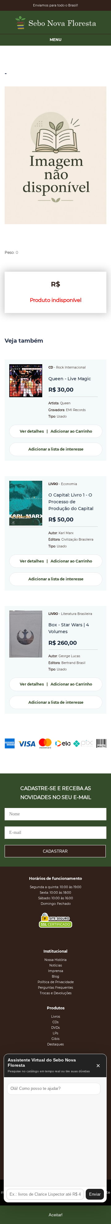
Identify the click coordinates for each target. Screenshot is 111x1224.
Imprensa (55, 971)
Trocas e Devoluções (56, 993)
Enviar (95, 1194)
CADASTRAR (55, 851)
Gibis (55, 1039)
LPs (55, 1033)
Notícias (55, 965)
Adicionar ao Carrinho (71, 431)
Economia (69, 484)
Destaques (55, 1044)
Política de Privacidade (56, 982)
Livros (55, 1017)
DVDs (55, 1028)
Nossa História (55, 960)
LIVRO (53, 484)
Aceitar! (56, 1215)
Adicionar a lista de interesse (56, 449)
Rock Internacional (71, 367)
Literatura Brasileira (76, 614)
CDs (55, 1022)
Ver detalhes (32, 431)
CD (50, 367)
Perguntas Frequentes (55, 988)
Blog (55, 977)
